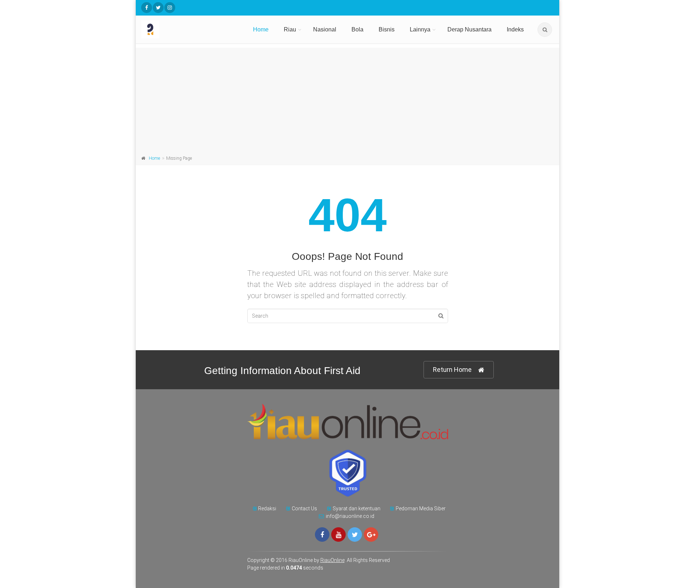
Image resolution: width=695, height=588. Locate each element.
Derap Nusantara (469, 29)
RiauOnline (332, 560)
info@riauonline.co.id (350, 516)
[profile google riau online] (371, 534)
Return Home (452, 369)
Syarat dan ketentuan (356, 508)
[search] (545, 29)
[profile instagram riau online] (169, 7)
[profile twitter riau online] (158, 7)
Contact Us (304, 508)
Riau (290, 29)
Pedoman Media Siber (421, 508)
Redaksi (267, 508)
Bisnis (387, 29)
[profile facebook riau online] (146, 7)
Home (261, 29)
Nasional (324, 29)
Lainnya (420, 29)
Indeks (515, 29)
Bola (357, 29)
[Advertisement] (347, 98)
